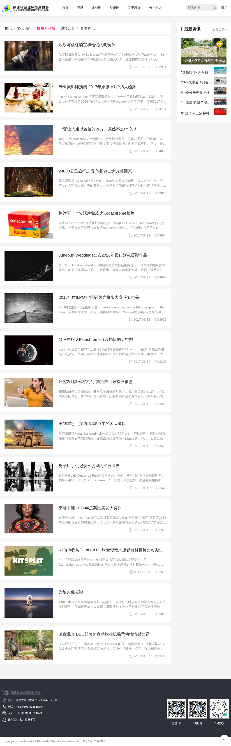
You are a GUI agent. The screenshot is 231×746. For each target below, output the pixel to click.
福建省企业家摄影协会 (34, 741)
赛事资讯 (87, 28)
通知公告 (67, 28)
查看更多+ (219, 29)
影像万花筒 (46, 28)
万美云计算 (100, 741)
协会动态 (24, 28)
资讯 (8, 28)
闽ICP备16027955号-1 (69, 741)
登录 (224, 7)
